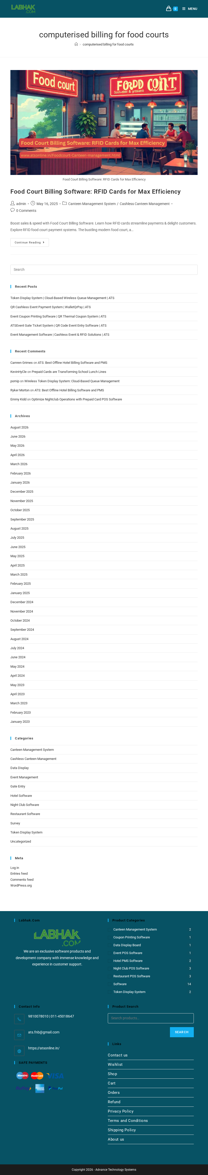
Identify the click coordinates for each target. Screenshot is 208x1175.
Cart (111, 1083)
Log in (14, 868)
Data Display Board (127, 945)
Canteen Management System (92, 204)
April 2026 (17, 455)
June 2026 (17, 436)
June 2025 (17, 547)
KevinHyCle (18, 372)
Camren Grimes (21, 363)
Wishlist (115, 1064)
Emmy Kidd (18, 399)
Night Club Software (24, 805)
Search (182, 1032)
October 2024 (20, 620)
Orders (114, 1092)
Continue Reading (32, 241)
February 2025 (20, 583)
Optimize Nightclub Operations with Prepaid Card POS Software (76, 399)
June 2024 (17, 657)
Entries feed (19, 873)
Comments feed (21, 880)
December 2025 (21, 491)
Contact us (118, 1055)
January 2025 (20, 593)
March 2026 (18, 464)
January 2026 (20, 482)
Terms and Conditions (128, 1120)
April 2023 (17, 694)
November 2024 (21, 611)
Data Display (19, 768)
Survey (15, 823)
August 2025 (19, 528)
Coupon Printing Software (131, 937)
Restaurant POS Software (131, 976)
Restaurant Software (25, 814)
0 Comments (26, 211)
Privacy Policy (120, 1111)
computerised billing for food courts (108, 44)
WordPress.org (21, 885)
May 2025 (17, 556)
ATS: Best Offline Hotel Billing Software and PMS (72, 363)
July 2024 (17, 648)
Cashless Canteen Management (145, 204)
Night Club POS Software (131, 968)
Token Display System (26, 832)
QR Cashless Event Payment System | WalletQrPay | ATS (50, 307)
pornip (14, 381)
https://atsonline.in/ (44, 1048)
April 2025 (17, 565)
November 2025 (21, 501)
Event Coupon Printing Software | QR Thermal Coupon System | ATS (58, 316)
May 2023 (17, 685)
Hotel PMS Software (128, 961)
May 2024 (17, 666)
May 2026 (17, 445)
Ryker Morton (19, 390)
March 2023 (18, 703)
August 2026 (19, 427)
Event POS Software (127, 953)
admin (21, 204)
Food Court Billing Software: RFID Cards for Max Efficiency (95, 191)
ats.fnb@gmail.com (43, 1032)
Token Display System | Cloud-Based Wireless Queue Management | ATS (62, 298)
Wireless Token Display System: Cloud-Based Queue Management (71, 381)
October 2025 (20, 510)
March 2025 (18, 574)
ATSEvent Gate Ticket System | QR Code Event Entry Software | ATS (58, 325)
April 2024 (17, 675)
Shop (112, 1074)
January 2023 (20, 722)
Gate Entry (17, 786)
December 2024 (21, 602)
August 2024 (19, 639)
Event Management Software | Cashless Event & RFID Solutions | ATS (59, 334)
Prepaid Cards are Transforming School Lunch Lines (69, 372)
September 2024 (22, 629)
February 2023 (20, 712)
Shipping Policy (122, 1130)
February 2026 (20, 473)
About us (116, 1139)
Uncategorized (20, 841)
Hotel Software (21, 796)
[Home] (76, 44)
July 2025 (17, 537)
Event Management (24, 777)
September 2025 (22, 519)
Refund (114, 1102)
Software (120, 984)
